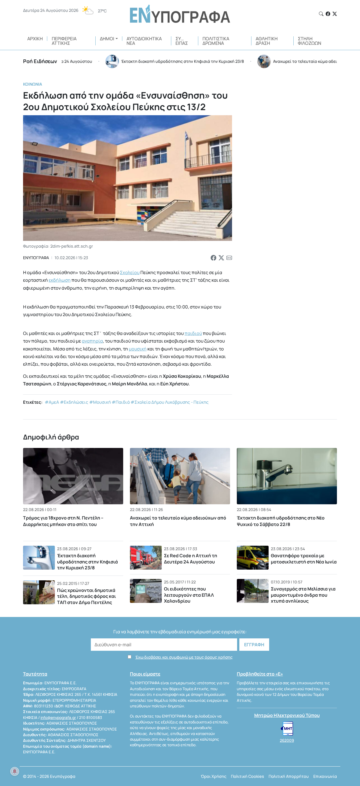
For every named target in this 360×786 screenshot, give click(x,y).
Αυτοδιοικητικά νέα (144, 40)
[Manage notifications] (14, 771)
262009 (287, 740)
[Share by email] (229, 258)
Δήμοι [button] (107, 38)
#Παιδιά (121, 402)
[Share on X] (221, 258)
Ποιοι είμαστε (145, 674)
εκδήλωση (60, 280)
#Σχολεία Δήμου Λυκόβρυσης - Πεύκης (169, 402)
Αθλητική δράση (267, 40)
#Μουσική (100, 402)
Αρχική (35, 38)
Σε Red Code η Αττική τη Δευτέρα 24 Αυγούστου (190, 558)
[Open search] (321, 13)
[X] (334, 13)
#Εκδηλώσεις (74, 402)
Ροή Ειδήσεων (40, 61)
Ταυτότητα (35, 674)
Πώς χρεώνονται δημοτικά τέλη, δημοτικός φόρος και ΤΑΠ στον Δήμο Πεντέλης (86, 596)
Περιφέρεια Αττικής (64, 40)
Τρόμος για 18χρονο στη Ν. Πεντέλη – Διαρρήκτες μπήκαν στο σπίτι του (63, 521)
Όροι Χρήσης (213, 776)
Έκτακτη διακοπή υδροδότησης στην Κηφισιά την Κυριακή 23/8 (87, 561)
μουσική (138, 349)
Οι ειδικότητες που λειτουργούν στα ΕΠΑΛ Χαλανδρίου (189, 595)
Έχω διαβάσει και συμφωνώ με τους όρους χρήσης (184, 657)
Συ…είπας (182, 40)
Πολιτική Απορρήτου (289, 776)
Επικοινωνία (325, 776)
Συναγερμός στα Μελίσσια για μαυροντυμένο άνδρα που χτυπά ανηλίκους (303, 595)
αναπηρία (92, 341)
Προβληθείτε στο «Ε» (260, 674)
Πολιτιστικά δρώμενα (215, 40)
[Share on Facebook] (213, 258)
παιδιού (193, 333)
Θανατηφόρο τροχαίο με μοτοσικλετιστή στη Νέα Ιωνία (304, 558)
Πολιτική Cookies (247, 776)
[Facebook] (328, 13)
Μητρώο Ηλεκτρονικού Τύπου (287, 715)
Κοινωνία (32, 84)
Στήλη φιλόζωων (309, 40)
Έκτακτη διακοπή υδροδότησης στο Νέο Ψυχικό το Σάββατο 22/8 (281, 521)
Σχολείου (130, 272)
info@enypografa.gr (58, 717)
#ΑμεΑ (52, 402)
